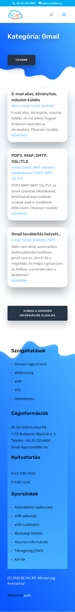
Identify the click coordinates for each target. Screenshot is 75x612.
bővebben (19, 135)
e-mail (24, 106)
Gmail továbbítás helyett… (36, 234)
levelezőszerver (22, 173)
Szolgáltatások (28, 351)
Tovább (21, 59)
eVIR (18, 381)
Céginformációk (29, 413)
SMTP (48, 173)
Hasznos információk (31, 542)
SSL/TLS (17, 178)
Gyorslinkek (24, 494)
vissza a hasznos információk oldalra (37, 313)
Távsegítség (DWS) (29, 550)
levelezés (47, 106)
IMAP (36, 167)
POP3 (39, 173)
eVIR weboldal (25, 516)
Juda (27, 595)
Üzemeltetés (24, 398)
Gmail (35, 106)
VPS (18, 390)
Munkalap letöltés (28, 533)
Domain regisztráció (30, 364)
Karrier (20, 559)
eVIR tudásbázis (27, 524)
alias (14, 106)
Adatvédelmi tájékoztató (34, 507)
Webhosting (24, 372)
